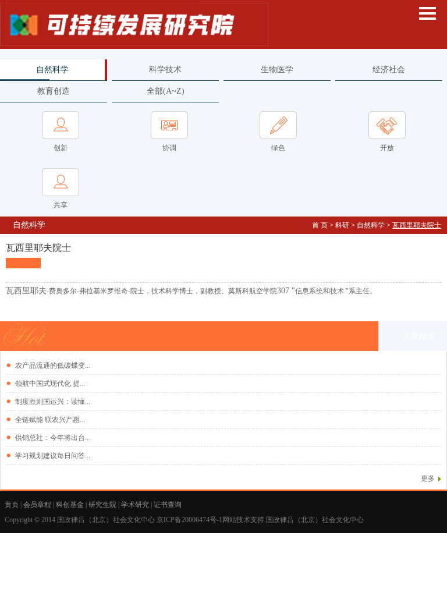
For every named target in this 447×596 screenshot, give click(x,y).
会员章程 (37, 505)
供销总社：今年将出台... (52, 438)
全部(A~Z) (166, 91)
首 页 (320, 225)
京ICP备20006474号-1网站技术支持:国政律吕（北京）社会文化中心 (261, 520)
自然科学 (52, 69)
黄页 (12, 505)
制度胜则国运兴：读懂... (52, 402)
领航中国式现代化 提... (50, 383)
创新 (61, 148)
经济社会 (388, 69)
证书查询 (168, 505)
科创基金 (70, 505)
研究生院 (102, 505)
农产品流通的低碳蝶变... (52, 365)
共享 (61, 205)
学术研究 (135, 505)
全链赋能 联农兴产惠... (50, 420)
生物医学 (277, 69)
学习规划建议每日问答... (52, 456)
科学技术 (165, 69)
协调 (169, 148)
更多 (428, 478)
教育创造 (53, 91)
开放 (387, 148)
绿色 (278, 148)
